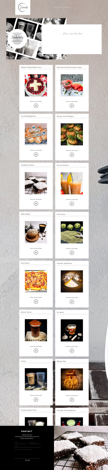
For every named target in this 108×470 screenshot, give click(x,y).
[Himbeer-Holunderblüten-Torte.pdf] (36, 106)
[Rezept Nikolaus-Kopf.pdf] (71, 400)
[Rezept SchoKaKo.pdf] (36, 203)
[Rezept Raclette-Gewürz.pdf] (36, 350)
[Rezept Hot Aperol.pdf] (71, 351)
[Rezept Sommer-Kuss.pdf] (71, 204)
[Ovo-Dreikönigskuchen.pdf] (36, 154)
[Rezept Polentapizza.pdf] (36, 301)
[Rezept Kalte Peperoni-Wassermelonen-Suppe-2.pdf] (71, 106)
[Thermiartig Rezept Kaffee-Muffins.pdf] (36, 252)
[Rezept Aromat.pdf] (36, 399)
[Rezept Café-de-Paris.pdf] (71, 253)
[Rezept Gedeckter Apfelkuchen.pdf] (71, 302)
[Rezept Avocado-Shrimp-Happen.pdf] (71, 155)
